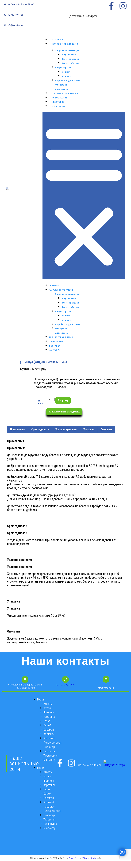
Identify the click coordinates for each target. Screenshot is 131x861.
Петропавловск (52, 742)
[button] (83, 195)
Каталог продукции (65, 44)
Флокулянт (61, 85)
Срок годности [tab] (40, 429)
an (96, 765)
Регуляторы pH (63, 67)
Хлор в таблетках (71, 63)
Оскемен (48, 729)
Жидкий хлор (69, 54)
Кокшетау (49, 738)
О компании (60, 98)
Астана (47, 708)
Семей (47, 725)
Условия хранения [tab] (66, 429)
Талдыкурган (50, 755)
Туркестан (49, 751)
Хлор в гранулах (70, 59)
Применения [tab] (17, 429)
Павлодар (49, 747)
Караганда (49, 716)
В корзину (63, 400)
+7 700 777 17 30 (65, 685)
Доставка (58, 102)
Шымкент (48, 712)
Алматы (47, 703)
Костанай (48, 734)
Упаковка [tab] (88, 429)
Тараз (46, 721)
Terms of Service (89, 858)
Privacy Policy (74, 858)
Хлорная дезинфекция (67, 50)
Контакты (58, 106)
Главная (57, 39)
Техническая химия (65, 93)
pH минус (67, 72)
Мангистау (49, 759)
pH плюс (66, 76)
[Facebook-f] (111, 6)
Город (41, 699)
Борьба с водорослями (67, 80)
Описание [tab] (106, 429)
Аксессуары (62, 89)
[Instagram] (123, 6)
